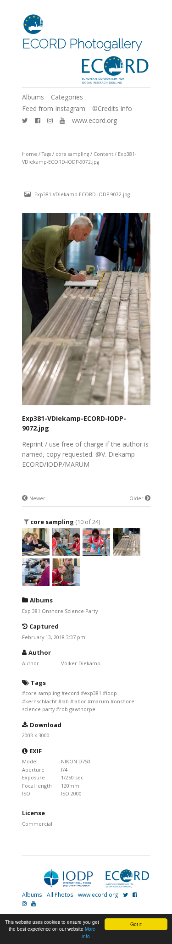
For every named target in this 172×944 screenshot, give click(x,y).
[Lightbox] (86, 406)
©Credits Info (112, 108)
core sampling (72, 154)
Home (29, 154)
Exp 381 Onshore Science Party (60, 610)
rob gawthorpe (77, 709)
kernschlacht (41, 701)
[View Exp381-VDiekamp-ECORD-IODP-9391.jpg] (36, 551)
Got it (136, 924)
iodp (111, 693)
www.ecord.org (94, 120)
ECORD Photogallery (82, 43)
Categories (67, 97)
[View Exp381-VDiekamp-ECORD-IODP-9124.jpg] (66, 551)
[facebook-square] (37, 120)
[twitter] (25, 120)
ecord (72, 693)
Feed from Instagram (53, 108)
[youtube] (62, 120)
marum (100, 701)
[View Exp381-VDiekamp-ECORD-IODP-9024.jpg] (66, 582)
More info (88, 932)
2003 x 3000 (36, 735)
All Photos (60, 895)
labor (79, 701)
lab (65, 701)
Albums (33, 97)
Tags (46, 154)
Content (103, 154)
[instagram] (50, 120)
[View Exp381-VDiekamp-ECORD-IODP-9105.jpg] (96, 551)
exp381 (92, 693)
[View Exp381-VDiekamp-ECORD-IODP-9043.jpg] (36, 582)
